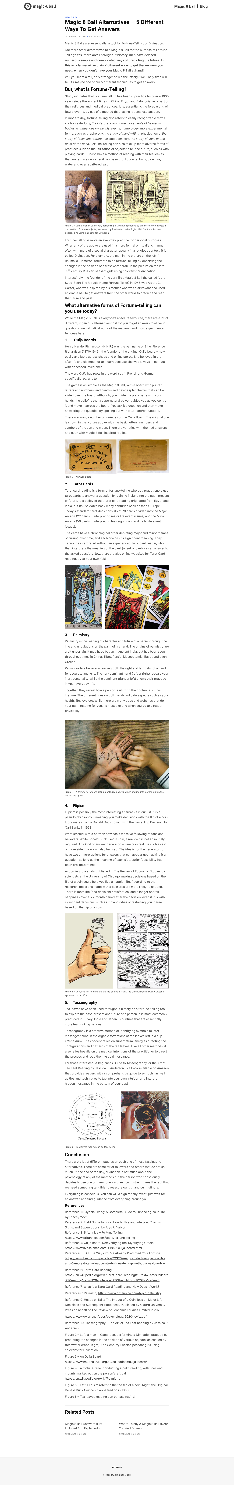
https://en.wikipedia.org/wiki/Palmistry (92, 1378)
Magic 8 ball (184, 6)
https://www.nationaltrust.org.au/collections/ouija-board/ (106, 1362)
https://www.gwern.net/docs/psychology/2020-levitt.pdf (106, 1316)
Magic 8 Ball (72, 17)
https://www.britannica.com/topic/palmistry (129, 1293)
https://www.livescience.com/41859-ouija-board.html (103, 1248)
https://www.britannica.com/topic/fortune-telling (100, 1238)
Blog (204, 6)
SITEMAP (117, 1467)
